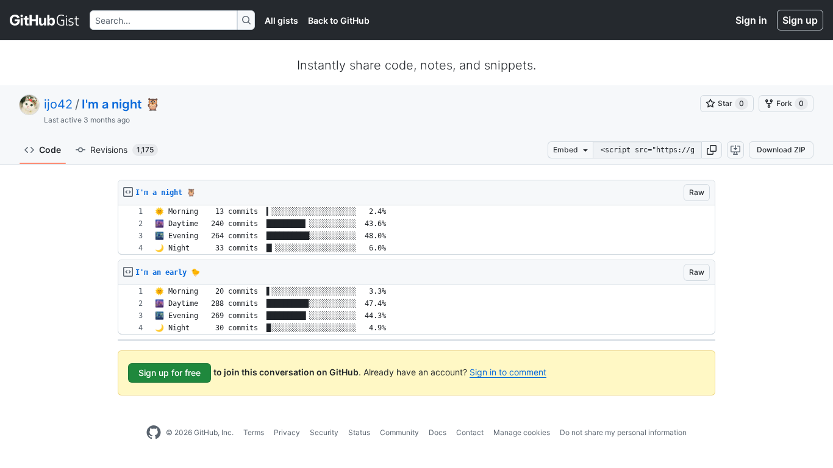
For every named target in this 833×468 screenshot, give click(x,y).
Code (50, 149)
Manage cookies (521, 432)
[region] (416, 230)
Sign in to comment (508, 372)
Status (359, 432)
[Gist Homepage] (45, 20)
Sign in (751, 20)
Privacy (287, 432)
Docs (437, 432)
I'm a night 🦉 (121, 104)
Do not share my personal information (623, 432)
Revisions (122, 149)
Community (399, 432)
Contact (470, 432)
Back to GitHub (339, 20)
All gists (281, 20)
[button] (711, 149)
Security (324, 432)
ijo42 (58, 104)
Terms (253, 432)
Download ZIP (781, 149)
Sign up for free (169, 372)
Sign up (800, 20)
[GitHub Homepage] (153, 433)
